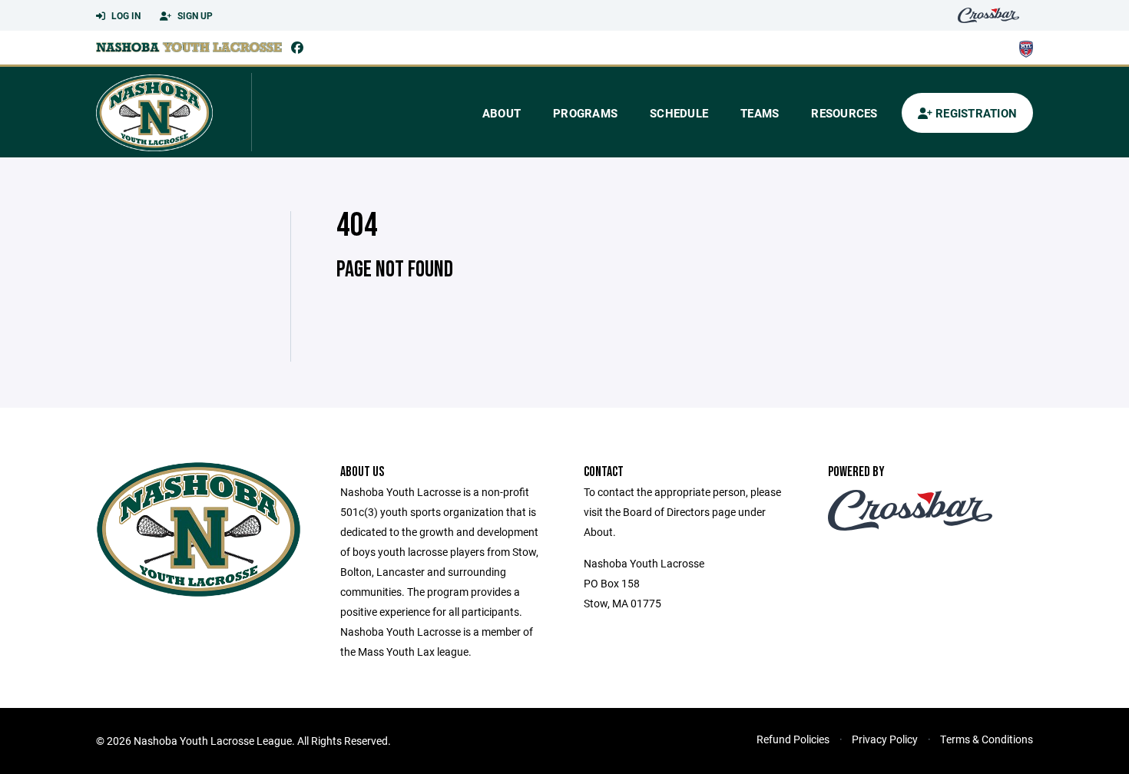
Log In (125, 15)
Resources (844, 113)
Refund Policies (793, 739)
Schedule (679, 113)
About (501, 113)
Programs (585, 113)
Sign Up (194, 15)
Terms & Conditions (986, 739)
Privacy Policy (885, 739)
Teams (759, 113)
